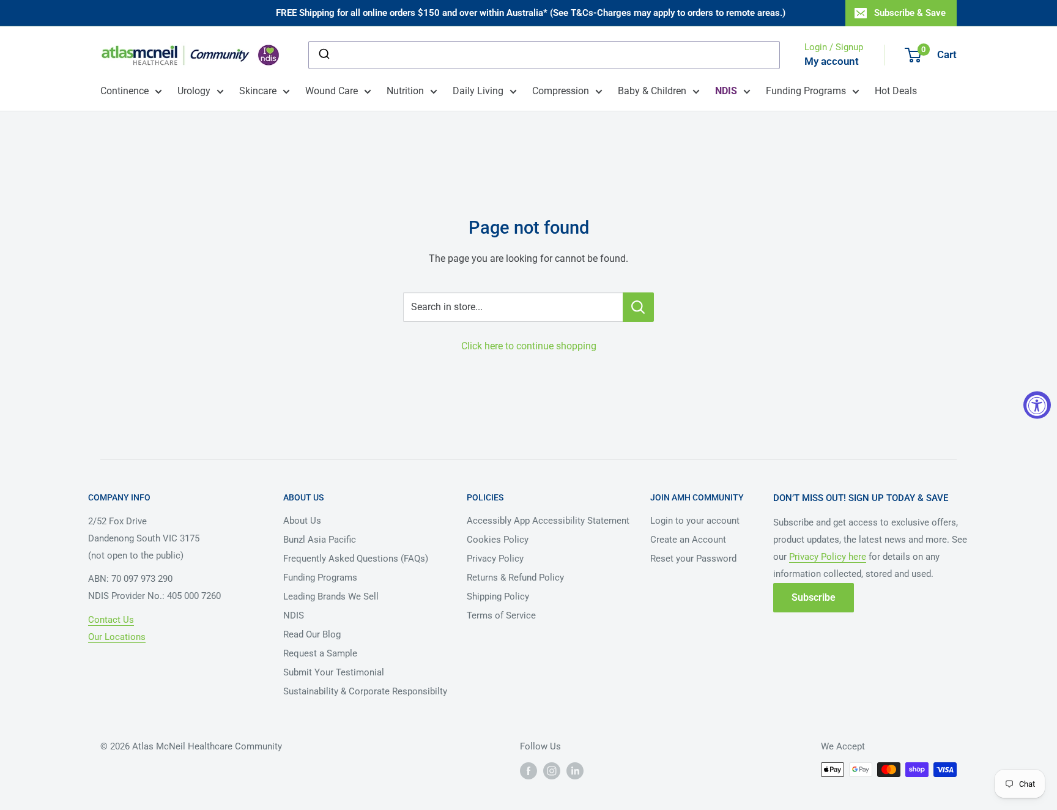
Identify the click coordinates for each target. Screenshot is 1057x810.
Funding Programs (806, 91)
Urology (193, 91)
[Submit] (323, 55)
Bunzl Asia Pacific (319, 539)
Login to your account (695, 520)
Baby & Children (652, 91)
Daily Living (478, 91)
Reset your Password (693, 558)
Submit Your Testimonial (333, 672)
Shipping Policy (498, 596)
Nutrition (405, 91)
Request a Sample (320, 653)
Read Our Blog (312, 634)
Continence (124, 91)
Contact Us (111, 619)
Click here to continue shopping (528, 346)
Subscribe (814, 597)
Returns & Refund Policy (515, 577)
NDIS (293, 615)
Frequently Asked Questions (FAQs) (355, 558)
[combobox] (544, 55)
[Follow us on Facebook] (528, 770)
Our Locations (117, 636)
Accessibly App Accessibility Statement (548, 520)
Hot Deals (896, 91)
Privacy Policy (495, 558)
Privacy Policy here (827, 556)
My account (831, 61)
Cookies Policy (497, 539)
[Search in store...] (638, 307)
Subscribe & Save (910, 12)
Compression (560, 91)
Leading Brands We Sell (331, 596)
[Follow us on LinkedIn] (575, 770)
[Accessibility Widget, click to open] (1037, 405)
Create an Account (688, 539)
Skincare (257, 91)
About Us (302, 520)
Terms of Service (501, 615)
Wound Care (331, 91)
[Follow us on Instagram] (551, 770)
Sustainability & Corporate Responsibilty (365, 691)
